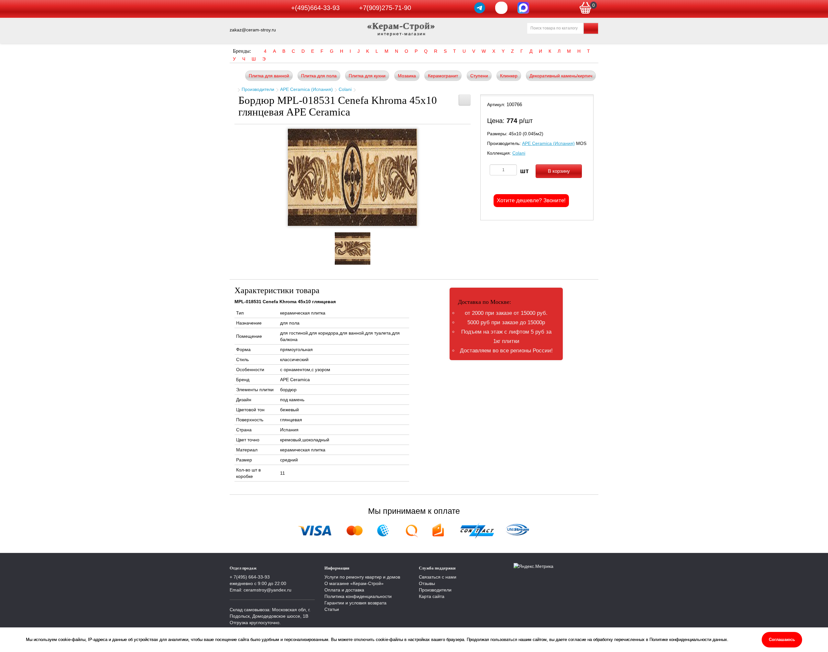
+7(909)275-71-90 (385, 8)
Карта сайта (431, 596)
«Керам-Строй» (401, 26)
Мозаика (407, 75)
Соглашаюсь (782, 639)
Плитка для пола (319, 75)
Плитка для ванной (269, 75)
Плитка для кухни (367, 75)
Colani (345, 89)
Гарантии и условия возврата (355, 602)
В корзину (559, 171)
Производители (258, 89)
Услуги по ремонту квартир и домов (362, 577)
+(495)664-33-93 (315, 8)
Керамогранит (443, 75)
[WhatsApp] (501, 8)
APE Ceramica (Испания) (306, 89)
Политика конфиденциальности (358, 596)
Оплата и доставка (344, 589)
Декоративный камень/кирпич (560, 75)
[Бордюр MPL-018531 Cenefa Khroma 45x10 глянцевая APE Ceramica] (352, 177)
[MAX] (523, 8)
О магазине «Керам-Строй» (354, 583)
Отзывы (427, 583)
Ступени (479, 75)
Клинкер (509, 75)
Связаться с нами (437, 577)
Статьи (331, 609)
